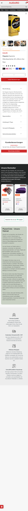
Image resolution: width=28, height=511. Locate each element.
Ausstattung (12, 10)
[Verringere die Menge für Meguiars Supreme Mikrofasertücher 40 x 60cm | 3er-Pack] (4, 74)
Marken (6, 10)
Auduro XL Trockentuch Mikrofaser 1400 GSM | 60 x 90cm (20, 199)
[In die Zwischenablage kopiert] (15, 66)
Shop (2, 10)
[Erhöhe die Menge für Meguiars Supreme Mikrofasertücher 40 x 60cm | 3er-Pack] (24, 74)
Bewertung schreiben (14, 151)
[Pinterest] (10, 66)
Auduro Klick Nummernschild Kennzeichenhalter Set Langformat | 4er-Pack (7, 199)
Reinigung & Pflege (21, 10)
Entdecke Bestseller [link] (6, 181)
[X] (8, 66)
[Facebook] (6, 66)
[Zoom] (26, 13)
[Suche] (26, 7)
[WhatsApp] (12, 66)
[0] (26, 3)
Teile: (4, 65)
